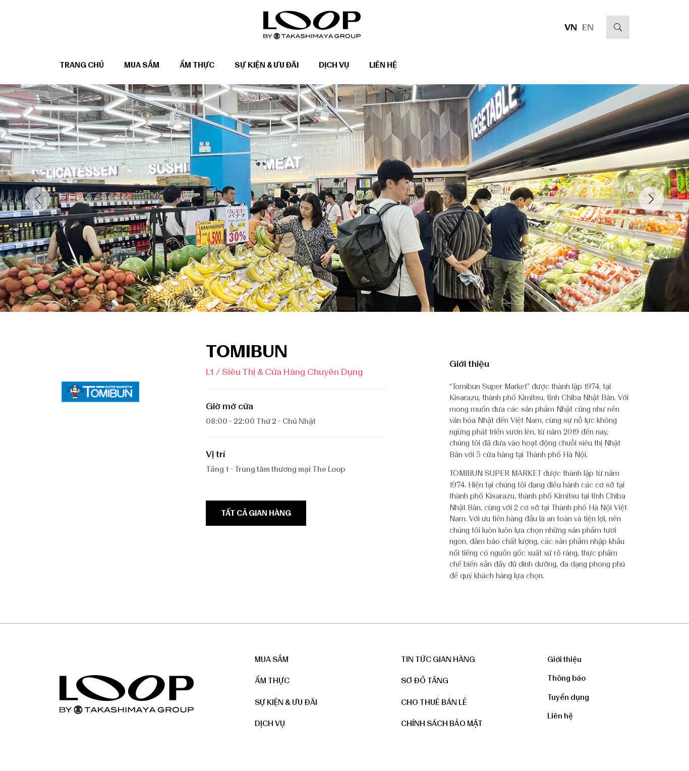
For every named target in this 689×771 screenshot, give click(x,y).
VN (570, 27)
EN (588, 27)
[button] (651, 199)
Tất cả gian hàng (256, 513)
